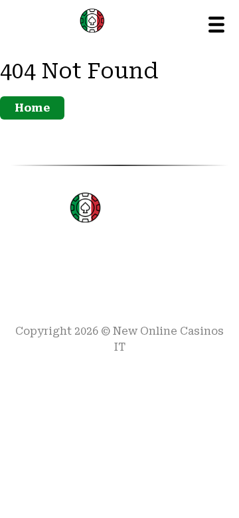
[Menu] (216, 24)
